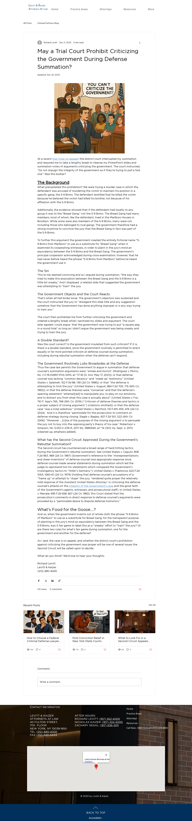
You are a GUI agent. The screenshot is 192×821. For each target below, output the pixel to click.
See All (152, 605)
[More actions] (139, 42)
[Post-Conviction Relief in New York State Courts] (89, 621)
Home (130, 708)
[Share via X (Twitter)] (45, 580)
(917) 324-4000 (112, 722)
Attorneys (132, 718)
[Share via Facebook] (38, 580)
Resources (132, 723)
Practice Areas (134, 713)
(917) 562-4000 (110, 719)
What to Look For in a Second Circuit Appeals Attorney (133, 640)
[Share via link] (59, 580)
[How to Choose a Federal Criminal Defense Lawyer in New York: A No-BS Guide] (43, 621)
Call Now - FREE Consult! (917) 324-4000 (147, 727)
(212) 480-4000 (47, 732)
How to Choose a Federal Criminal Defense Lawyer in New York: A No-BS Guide (43, 640)
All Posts (27, 23)
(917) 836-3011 (109, 725)
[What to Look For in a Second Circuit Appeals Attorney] (135, 621)
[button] (83, 9)
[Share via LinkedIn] (52, 580)
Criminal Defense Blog (48, 23)
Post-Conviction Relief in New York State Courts (88, 640)
